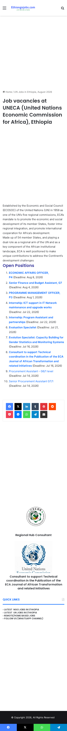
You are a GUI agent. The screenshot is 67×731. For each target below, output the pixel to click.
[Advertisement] (33, 52)
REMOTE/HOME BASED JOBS (19, 615)
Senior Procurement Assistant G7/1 (31, 381)
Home (8, 91)
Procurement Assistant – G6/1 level (31, 371)
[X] (18, 406)
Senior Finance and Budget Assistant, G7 (35, 282)
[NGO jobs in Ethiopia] (22, 8)
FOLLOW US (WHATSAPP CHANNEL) (23, 618)
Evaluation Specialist (22, 327)
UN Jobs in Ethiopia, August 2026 (33, 91)
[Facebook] (9, 406)
